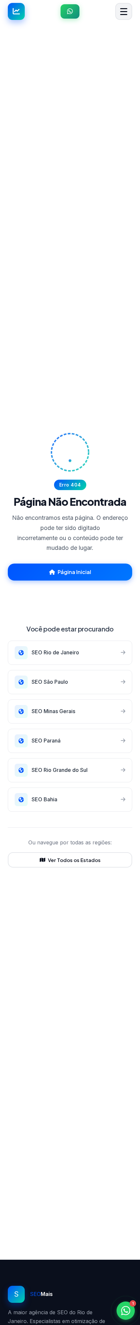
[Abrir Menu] (123, 11)
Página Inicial (74, 571)
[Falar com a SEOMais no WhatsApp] (70, 11)
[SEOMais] (16, 11)
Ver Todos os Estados (74, 860)
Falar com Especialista (74, 594)
